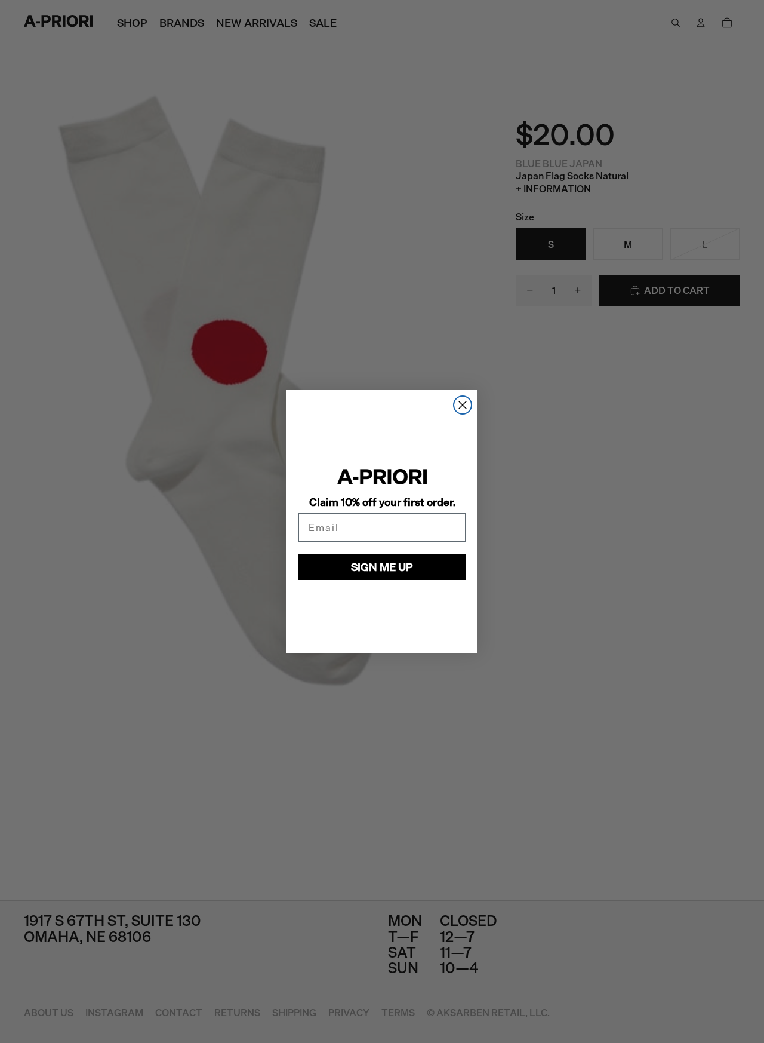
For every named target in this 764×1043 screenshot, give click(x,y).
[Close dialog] (463, 405)
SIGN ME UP (382, 567)
